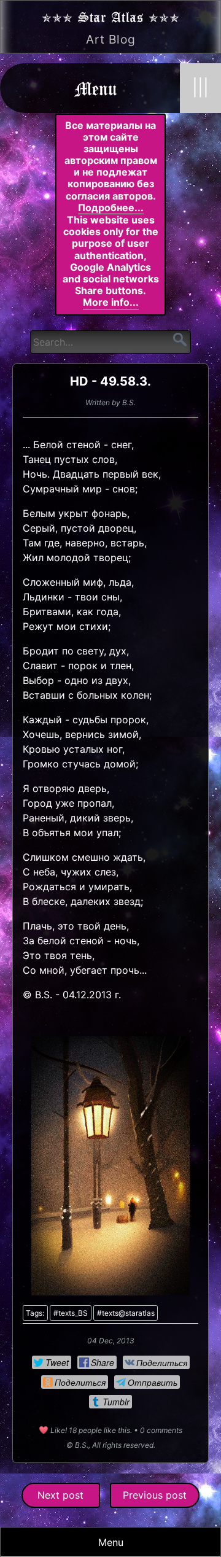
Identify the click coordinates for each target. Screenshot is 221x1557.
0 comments (161, 1430)
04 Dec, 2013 (110, 1340)
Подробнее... (111, 208)
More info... (111, 302)
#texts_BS (70, 1313)
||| (200, 87)
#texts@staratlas (126, 1313)
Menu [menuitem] (110, 1542)
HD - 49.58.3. (110, 381)
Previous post (155, 1495)
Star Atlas (111, 17)
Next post (60, 1495)
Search (179, 339)
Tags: (35, 1313)
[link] (51, 1362)
